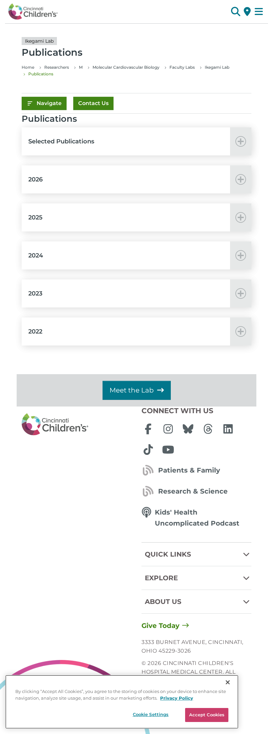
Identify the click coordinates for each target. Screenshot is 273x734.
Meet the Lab (132, 390)
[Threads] (208, 429)
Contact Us (93, 103)
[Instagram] (168, 429)
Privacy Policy (176, 698)
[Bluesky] (188, 429)
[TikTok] (148, 449)
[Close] (227, 682)
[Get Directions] (247, 11)
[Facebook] (148, 429)
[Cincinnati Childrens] (77, 424)
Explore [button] (161, 578)
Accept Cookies (207, 714)
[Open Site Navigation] (259, 11)
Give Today (160, 626)
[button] (235, 11)
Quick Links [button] (168, 554)
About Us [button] (163, 602)
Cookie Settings (151, 714)
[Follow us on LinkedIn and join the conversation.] (228, 429)
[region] (121, 702)
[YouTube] (168, 449)
